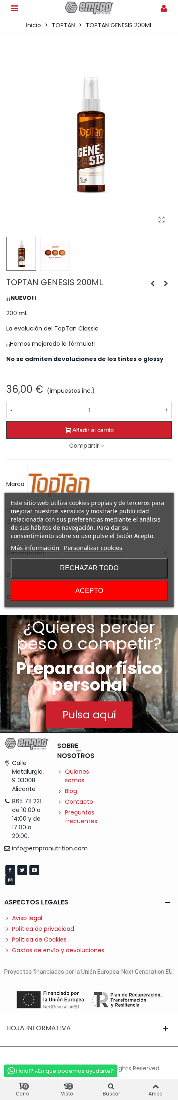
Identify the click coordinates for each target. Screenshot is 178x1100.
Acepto (89, 590)
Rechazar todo (89, 567)
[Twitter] (22, 870)
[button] (89, 714)
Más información (35, 547)
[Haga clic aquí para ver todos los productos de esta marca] (59, 484)
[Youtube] (34, 870)
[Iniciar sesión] (164, 8)
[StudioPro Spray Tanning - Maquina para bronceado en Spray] (165, 283)
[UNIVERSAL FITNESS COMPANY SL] (89, 8)
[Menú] (14, 8)
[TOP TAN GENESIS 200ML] (161, 220)
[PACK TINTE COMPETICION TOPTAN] (152, 283)
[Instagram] (10, 880)
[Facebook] (10, 870)
